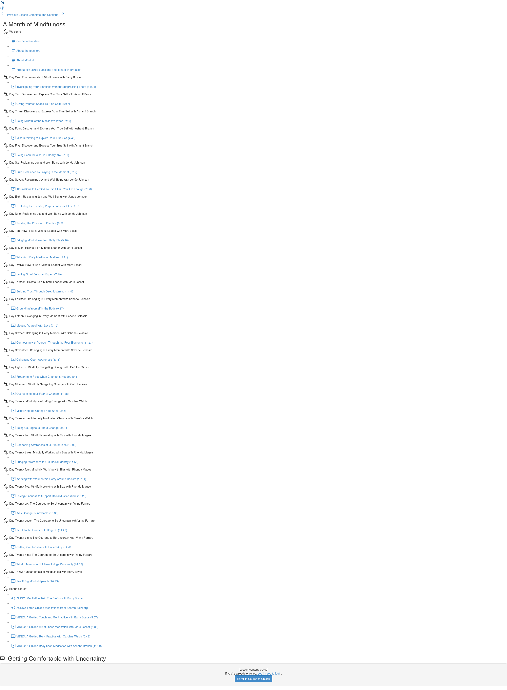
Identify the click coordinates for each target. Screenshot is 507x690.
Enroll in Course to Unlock (253, 679)
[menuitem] (2, 9)
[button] (2, 4)
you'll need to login (269, 673)
